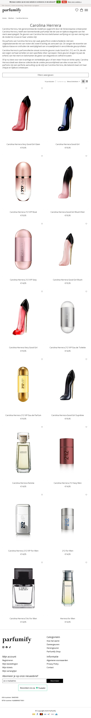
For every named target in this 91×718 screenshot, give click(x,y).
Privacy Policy (53, 664)
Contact (50, 667)
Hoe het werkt (53, 641)
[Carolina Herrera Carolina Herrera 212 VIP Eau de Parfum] (23, 385)
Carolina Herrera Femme (23, 483)
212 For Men (67, 550)
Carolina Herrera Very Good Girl (23, 347)
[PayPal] (37, 714)
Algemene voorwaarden (57, 660)
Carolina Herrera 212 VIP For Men (23, 550)
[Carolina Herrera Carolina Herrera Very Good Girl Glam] (23, 114)
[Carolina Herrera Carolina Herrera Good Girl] (68, 114)
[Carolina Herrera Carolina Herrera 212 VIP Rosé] (23, 182)
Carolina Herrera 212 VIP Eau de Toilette (68, 347)
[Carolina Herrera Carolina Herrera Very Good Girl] (23, 317)
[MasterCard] (41, 714)
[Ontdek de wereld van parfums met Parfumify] (11, 10)
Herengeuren (53, 648)
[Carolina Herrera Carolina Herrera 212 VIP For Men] (23, 520)
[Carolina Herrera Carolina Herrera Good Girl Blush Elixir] (68, 182)
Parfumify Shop (54, 651)
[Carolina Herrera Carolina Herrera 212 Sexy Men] (68, 453)
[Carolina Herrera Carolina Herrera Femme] (23, 453)
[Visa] (45, 714)
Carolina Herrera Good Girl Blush (67, 279)
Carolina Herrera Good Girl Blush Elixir (68, 212)
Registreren (7, 660)
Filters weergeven (45, 75)
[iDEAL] (33, 714)
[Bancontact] (48, 714)
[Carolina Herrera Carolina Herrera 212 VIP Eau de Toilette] (68, 317)
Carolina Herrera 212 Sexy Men (68, 483)
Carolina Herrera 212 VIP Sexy (23, 279)
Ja (58, 2)
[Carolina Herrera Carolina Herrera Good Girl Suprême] (68, 385)
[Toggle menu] (86, 10)
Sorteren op (61, 81)
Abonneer (54, 681)
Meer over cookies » (75, 2)
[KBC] (56, 714)
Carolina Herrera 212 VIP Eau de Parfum (23, 415)
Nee (64, 2)
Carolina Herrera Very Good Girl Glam (23, 144)
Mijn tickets (7, 667)
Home (4, 18)
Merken (11, 18)
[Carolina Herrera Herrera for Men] (68, 588)
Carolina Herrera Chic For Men (23, 618)
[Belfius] (52, 714)
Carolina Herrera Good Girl (68, 144)
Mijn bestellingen (10, 664)
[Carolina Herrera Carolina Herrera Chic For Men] (23, 588)
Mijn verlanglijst (9, 671)
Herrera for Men (67, 618)
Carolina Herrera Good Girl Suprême (67, 415)
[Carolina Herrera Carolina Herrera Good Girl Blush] (68, 249)
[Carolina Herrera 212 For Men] (68, 520)
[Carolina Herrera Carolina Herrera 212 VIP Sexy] (23, 249)
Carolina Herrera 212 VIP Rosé (23, 212)
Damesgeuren (53, 644)
